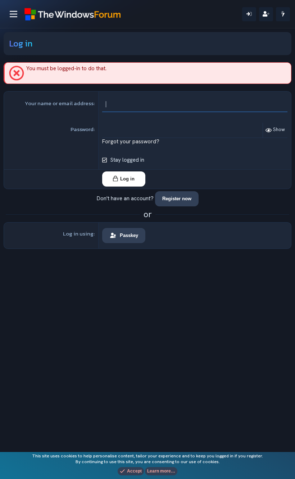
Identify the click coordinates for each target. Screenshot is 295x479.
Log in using (78, 233)
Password (82, 129)
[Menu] (13, 14)
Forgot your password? (130, 141)
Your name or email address (59, 103)
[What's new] (283, 14)
